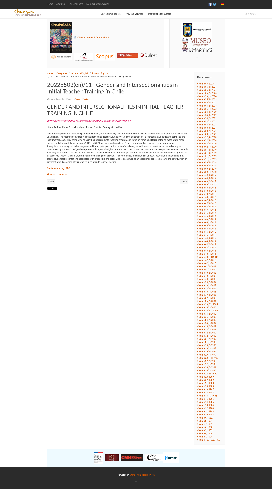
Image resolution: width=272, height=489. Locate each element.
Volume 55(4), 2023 (207, 99)
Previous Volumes (134, 13)
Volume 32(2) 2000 (206, 332)
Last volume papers (111, 13)
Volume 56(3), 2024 (207, 90)
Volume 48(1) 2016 (206, 197)
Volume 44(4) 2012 (206, 238)
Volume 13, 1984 (205, 405)
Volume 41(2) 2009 (206, 266)
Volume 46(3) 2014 (206, 216)
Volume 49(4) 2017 (206, 175)
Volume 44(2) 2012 (206, 244)
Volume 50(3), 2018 (207, 165)
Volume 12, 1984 (205, 408)
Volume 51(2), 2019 (207, 156)
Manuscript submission (97, 4)
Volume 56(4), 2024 (207, 87)
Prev (51, 181)
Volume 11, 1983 (205, 411)
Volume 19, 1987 (205, 389)
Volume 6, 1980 (204, 427)
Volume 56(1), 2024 (207, 96)
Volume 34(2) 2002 (206, 320)
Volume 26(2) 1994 (206, 367)
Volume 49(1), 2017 (207, 184)
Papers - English (100, 73)
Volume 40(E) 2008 (206, 279)
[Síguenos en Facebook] (210, 4)
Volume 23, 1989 (205, 377)
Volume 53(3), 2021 (207, 128)
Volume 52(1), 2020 (207, 146)
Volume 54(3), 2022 (207, 115)
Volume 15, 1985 (205, 399)
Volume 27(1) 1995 (206, 364)
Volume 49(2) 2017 (206, 181)
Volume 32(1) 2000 (206, 336)
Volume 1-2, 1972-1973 (208, 440)
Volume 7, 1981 (204, 424)
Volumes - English (79, 73)
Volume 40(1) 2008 (206, 276)
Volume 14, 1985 (205, 402)
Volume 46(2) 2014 (206, 219)
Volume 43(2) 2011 (206, 250)
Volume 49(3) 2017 (206, 178)
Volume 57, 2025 (205, 83)
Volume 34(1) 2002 (206, 323)
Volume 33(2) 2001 (206, 326)
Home (50, 4)
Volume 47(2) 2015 (206, 206)
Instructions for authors (159, 13)
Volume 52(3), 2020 (207, 140)
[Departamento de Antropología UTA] (197, 49)
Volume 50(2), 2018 (207, 169)
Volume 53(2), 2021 (207, 131)
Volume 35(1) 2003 (206, 317)
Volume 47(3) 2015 (206, 203)
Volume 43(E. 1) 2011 (207, 257)
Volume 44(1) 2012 (206, 247)
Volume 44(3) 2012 (206, 241)
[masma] (197, 42)
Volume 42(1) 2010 (206, 263)
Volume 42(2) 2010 (206, 260)
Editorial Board (76, 4)
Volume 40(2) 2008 (206, 273)
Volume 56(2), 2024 (207, 93)
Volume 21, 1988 (205, 383)
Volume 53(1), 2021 (207, 134)
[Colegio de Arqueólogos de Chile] (154, 457)
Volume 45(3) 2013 (206, 228)
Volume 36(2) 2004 (206, 301)
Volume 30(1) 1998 (206, 348)
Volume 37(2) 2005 (206, 295)
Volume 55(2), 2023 (207, 105)
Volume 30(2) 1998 (206, 345)
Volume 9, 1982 (204, 418)
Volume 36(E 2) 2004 (207, 304)
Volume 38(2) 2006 (206, 288)
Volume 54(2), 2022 (207, 118)
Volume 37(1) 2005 (206, 298)
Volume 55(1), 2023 (207, 109)
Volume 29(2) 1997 (206, 351)
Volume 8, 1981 (204, 421)
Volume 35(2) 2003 (206, 313)
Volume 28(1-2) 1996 (207, 358)
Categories (62, 73)
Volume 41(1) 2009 (206, 269)
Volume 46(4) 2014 (206, 213)
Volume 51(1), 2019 (207, 159)
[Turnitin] (171, 457)
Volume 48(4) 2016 (206, 187)
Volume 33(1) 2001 (206, 329)
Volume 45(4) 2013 (206, 225)
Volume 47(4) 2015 (206, 200)
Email (64, 174)
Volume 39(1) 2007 (206, 285)
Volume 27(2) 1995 (206, 361)
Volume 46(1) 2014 (206, 222)
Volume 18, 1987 (205, 392)
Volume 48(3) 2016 (206, 191)
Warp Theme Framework (142, 475)
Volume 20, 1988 (205, 386)
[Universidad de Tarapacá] (196, 29)
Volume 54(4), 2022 (207, 112)
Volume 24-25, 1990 (207, 373)
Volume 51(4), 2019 (207, 150)
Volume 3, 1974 (204, 436)
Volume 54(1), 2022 (207, 121)
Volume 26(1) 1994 (206, 370)
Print (53, 174)
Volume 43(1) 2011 (206, 254)
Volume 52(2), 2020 (207, 143)
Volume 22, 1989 (205, 380)
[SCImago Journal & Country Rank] (91, 37)
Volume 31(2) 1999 (206, 339)
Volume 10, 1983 (205, 414)
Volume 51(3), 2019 (207, 153)
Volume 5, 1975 (204, 430)
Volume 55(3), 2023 (207, 102)
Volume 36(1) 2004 (206, 307)
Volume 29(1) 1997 (206, 354)
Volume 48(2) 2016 (206, 194)
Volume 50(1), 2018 (207, 172)
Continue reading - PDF (58, 168)
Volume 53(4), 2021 (207, 124)
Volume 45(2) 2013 (206, 232)
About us (60, 4)
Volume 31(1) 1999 (206, 342)
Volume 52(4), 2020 (207, 137)
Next (183, 181)
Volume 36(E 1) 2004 (207, 310)
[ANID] (98, 457)
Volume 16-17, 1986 (207, 395)
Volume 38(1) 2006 (206, 291)
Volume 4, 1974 (204, 433)
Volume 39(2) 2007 (206, 282)
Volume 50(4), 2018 (207, 162)
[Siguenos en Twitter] (215, 4)
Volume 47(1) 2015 (206, 209)
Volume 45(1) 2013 (206, 235)
